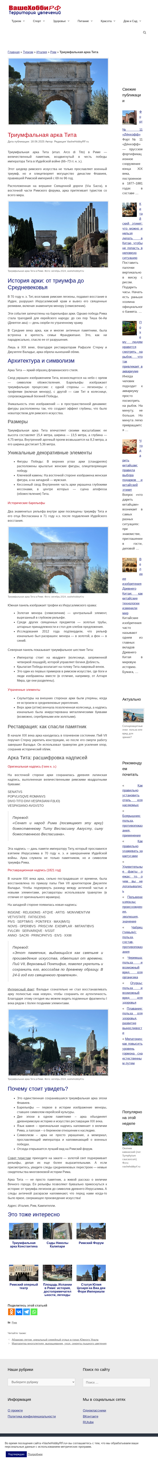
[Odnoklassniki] (11, 1311)
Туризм (16, 21)
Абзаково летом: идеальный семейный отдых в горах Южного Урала (55, 1339)
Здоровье (59, 21)
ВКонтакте (90, 1416)
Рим (53, 52)
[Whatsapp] (34, 1311)
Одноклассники (94, 1410)
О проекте (15, 1410)
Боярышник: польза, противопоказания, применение (132, 825)
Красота (106, 21)
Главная (14, 52)
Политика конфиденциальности (32, 1416)
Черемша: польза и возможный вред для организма (132, 967)
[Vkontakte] (19, 1311)
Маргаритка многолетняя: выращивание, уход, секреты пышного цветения (59, 1343)
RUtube (88, 1422)
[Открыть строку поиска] (144, 32)
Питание (83, 21)
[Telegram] (26, 1311)
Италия (41, 52)
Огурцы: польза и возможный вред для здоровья (132, 992)
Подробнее (35, 1454)
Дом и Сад (130, 21)
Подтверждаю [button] (16, 1454)
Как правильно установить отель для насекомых (132, 795)
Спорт (37, 21)
